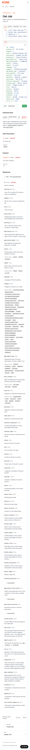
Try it (24, 106)
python (10, 26)
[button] (7, 133)
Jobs (13, 13)
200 (6, 41)
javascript (16, 26)
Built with (10, 745)
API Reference (7, 13)
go (21, 26)
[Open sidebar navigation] (3, 6)
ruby (24, 26)
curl (6, 26)
